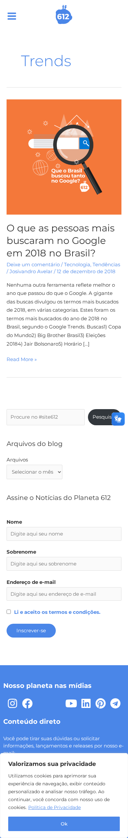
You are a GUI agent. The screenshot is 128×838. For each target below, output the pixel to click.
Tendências (106, 265)
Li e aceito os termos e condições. (57, 612)
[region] (64, 795)
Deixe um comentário (33, 265)
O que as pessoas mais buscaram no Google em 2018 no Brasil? (61, 240)
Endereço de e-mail (31, 582)
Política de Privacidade (54, 807)
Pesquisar (105, 417)
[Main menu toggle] (11, 16)
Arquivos (17, 460)
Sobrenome (21, 552)
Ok (64, 824)
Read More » (22, 358)
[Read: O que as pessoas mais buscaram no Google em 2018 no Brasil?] (64, 157)
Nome (14, 522)
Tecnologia (77, 265)
